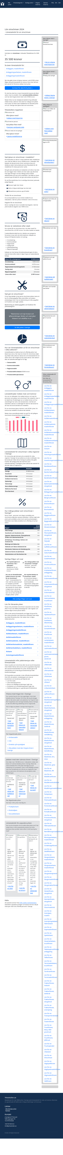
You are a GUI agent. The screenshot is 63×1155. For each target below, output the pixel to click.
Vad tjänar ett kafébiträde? (10, 792)
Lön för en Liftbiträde (48, 663)
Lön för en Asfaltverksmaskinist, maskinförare (50, 432)
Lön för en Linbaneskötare (49, 687)
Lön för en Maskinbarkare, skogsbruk (49, 708)
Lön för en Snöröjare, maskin (48, 913)
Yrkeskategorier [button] (18, 3)
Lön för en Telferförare (48, 956)
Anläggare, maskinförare (15, 69)
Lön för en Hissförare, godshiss (48, 606)
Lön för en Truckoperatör (49, 1045)
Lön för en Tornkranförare (49, 970)
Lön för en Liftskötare (48, 675)
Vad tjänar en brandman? (49, 249)
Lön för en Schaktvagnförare (50, 844)
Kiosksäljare (12, 810)
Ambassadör (13, 737)
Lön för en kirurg (22, 889)
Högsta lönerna (37, 3)
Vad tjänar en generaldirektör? (33, 724)
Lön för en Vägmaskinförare (50, 1074)
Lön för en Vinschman (48, 1056)
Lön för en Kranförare (48, 633)
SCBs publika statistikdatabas (27, 903)
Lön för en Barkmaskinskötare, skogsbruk (50, 483)
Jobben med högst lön (15, 118)
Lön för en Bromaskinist (49, 508)
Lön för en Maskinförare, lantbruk (49, 724)
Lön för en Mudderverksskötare (50, 781)
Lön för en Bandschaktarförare (50, 471)
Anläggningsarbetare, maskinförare (18, 72)
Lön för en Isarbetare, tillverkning (48, 620)
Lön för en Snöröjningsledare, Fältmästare (50, 921)
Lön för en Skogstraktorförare (50, 884)
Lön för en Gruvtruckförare (50, 563)
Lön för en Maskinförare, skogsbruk (49, 740)
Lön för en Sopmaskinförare (50, 928)
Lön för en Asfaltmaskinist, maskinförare (50, 424)
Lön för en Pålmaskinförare (50, 824)
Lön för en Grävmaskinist (49, 591)
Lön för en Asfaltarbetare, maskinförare (49, 410)
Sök (59, 3)
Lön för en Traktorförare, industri (49, 983)
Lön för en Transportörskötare (50, 1014)
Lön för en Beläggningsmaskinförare (50, 491)
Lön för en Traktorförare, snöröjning (49, 1007)
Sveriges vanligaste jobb (15, 127)
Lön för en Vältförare (47, 1080)
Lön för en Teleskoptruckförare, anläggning (50, 949)
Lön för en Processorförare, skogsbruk (50, 817)
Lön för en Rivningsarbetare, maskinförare (50, 837)
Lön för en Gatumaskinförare (50, 551)
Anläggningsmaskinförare (15, 76)
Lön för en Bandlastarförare (50, 465)
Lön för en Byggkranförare (49, 514)
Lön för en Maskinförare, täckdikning (49, 748)
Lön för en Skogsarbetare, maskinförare (49, 857)
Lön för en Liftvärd (47, 681)
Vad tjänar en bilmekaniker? (49, 161)
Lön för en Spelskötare (48, 934)
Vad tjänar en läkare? (49, 219)
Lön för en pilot (10, 887)
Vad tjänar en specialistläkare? (22, 726)
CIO (9, 741)
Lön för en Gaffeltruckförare (50, 546)
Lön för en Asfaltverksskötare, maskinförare (50, 440)
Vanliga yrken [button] (29, 3)
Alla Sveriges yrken (10, 1109)
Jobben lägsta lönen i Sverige (49, 96)
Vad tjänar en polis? (49, 190)
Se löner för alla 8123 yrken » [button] (22, 88)
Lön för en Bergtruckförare (50, 496)
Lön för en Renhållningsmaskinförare (50, 830)
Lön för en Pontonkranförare (50, 805)
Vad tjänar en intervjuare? (22, 792)
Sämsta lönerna (45, 3)
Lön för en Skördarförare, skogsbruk (49, 899)
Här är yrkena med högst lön (49, 63)
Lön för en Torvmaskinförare (50, 976)
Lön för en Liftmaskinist (48, 669)
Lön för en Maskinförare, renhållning (49, 732)
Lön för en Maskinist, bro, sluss (49, 756)
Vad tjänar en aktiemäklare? (49, 307)
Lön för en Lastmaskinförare (50, 647)
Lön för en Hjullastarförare (49, 613)
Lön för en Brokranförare (49, 502)
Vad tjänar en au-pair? (33, 787)
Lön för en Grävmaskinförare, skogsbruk (50, 584)
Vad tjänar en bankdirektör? (10, 724)
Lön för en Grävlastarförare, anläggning (50, 570)
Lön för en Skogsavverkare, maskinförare (50, 865)
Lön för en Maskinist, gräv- (49, 764)
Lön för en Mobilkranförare (50, 775)
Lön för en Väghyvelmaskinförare (50, 1068)
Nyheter (7, 1111)
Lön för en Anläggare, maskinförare (49, 388)
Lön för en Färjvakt (47, 540)
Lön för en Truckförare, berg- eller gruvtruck (48, 1028)
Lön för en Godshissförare (49, 557)
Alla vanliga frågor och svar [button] (22, 599)
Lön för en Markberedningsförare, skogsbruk (50, 699)
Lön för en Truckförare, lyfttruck (48, 1037)
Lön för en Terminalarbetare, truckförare (50, 963)
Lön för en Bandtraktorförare (50, 477)
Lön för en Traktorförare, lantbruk (49, 991)
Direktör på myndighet (16, 744)
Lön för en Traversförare (49, 1020)
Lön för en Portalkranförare (50, 810)
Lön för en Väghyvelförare (49, 1062)
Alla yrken (9, 3)
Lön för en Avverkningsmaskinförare (50, 459)
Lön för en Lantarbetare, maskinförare (49, 640)
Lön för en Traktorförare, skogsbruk (49, 999)
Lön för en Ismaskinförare (49, 627)
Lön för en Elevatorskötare (49, 526)
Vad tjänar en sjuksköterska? (49, 337)
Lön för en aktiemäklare (33, 889)
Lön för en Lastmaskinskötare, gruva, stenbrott (50, 655)
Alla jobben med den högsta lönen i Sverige (20, 749)
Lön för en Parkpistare (48, 793)
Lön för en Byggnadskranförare (50, 520)
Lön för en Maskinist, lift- (49, 769)
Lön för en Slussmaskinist (49, 906)
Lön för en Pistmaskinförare (50, 799)
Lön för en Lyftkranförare (49, 693)
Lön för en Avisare (47, 447)
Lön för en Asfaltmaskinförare (50, 417)
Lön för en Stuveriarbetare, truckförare (50, 941)
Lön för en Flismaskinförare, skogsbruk (50, 533)
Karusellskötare (14, 814)
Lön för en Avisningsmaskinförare (50, 453)
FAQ (52, 3)
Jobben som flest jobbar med (49, 131)
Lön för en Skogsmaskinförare (50, 878)
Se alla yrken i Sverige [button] (22, 327)
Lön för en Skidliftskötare (49, 850)
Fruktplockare (13, 807)
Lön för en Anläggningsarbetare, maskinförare (50, 396)
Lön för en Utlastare (47, 1050)
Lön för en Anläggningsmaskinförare (50, 403)
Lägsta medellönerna (14, 136)
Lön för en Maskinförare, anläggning (49, 716)
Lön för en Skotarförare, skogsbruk (49, 891)
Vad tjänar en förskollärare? (49, 366)
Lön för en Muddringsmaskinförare (50, 787)
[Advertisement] (31, 17)
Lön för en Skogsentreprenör (50, 872)
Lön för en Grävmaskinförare (50, 577)
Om (56, 3)
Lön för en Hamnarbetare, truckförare (49, 598)
